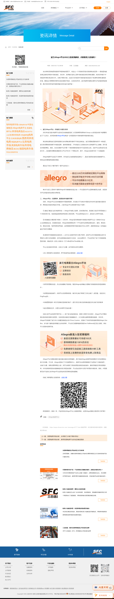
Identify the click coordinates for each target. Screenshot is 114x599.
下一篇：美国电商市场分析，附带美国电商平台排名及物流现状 (62, 439)
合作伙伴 (29, 573)
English (108, 1)
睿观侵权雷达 (13, 588)
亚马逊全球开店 (22, 588)
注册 (106, 8)
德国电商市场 (26, 148)
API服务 (50, 567)
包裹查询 (29, 567)
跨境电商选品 (18, 131)
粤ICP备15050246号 (60, 594)
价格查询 (29, 570)
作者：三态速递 (74, 65)
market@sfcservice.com (37, 1)
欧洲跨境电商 (15, 135)
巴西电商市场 (22, 124)
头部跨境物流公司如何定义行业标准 (17, 79)
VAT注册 (52, 588)
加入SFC (8, 580)
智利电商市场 (12, 124)
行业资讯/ (14, 47)
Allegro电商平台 (19, 128)
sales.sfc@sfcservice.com (16, 1)
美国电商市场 (17, 145)
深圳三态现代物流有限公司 (40, 594)
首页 (42, 8)
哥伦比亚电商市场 (12, 152)
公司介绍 (8, 567)
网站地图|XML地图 (92, 594)
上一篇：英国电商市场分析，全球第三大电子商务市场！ (60, 436)
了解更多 (102, 461)
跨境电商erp (40, 588)
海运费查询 (65, 588)
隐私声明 (51, 570)
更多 (28, 110)
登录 (97, 8)
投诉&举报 (72, 567)
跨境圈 (47, 588)
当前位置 (20, 47)
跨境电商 (58, 588)
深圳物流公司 (32, 588)
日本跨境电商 (16, 138)
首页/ (9, 47)
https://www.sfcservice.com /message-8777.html (65, 427)
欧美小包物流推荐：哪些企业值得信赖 (18, 91)
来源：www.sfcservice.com (92, 65)
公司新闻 (8, 570)
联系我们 (8, 576)
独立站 (16, 149)
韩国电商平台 (16, 142)
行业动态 (8, 573)
